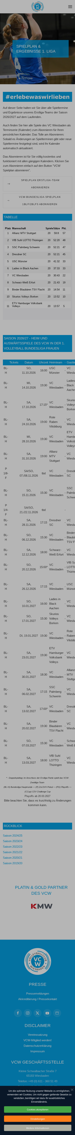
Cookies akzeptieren (37, 1109)
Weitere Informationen (37, 1127)
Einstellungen (38, 1118)
